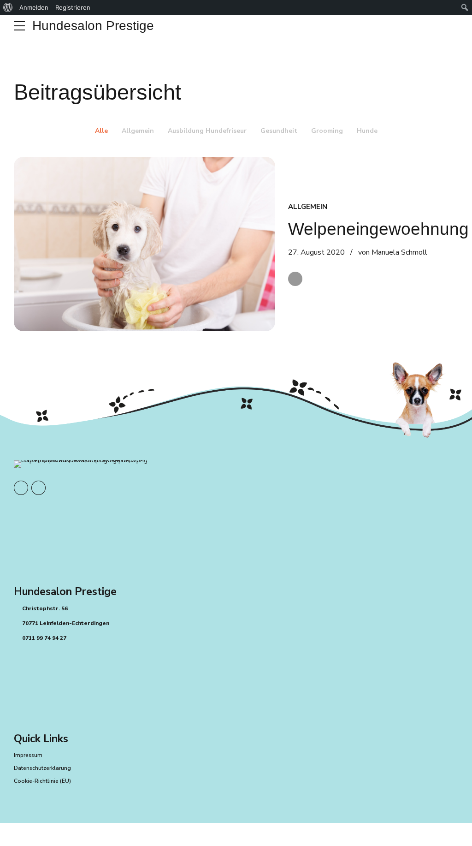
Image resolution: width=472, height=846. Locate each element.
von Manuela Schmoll (392, 252)
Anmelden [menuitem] (33, 7)
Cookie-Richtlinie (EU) (42, 781)
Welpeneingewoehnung (378, 228)
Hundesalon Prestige (93, 25)
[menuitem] (8, 7)
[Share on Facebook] (295, 279)
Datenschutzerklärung (42, 768)
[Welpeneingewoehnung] (144, 244)
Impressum (28, 755)
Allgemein (307, 206)
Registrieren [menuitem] (72, 7)
